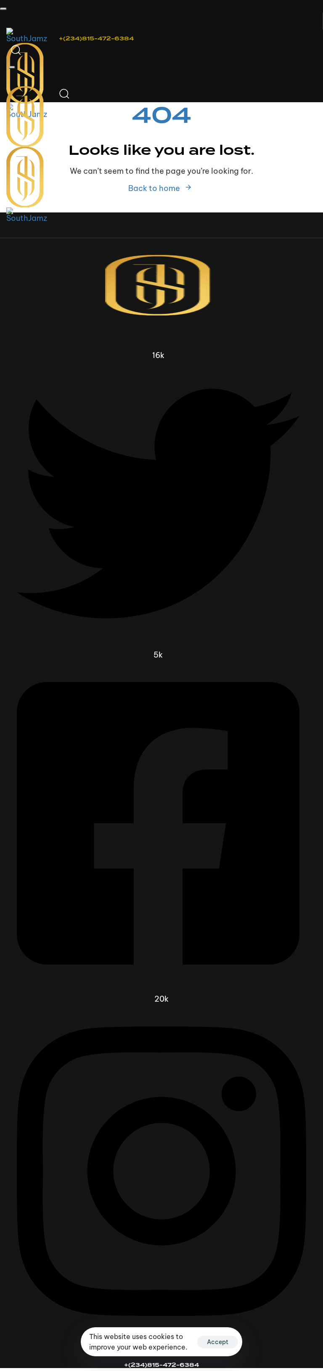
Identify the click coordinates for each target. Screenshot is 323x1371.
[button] (3, 9)
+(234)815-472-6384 (96, 38)
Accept (217, 1342)
